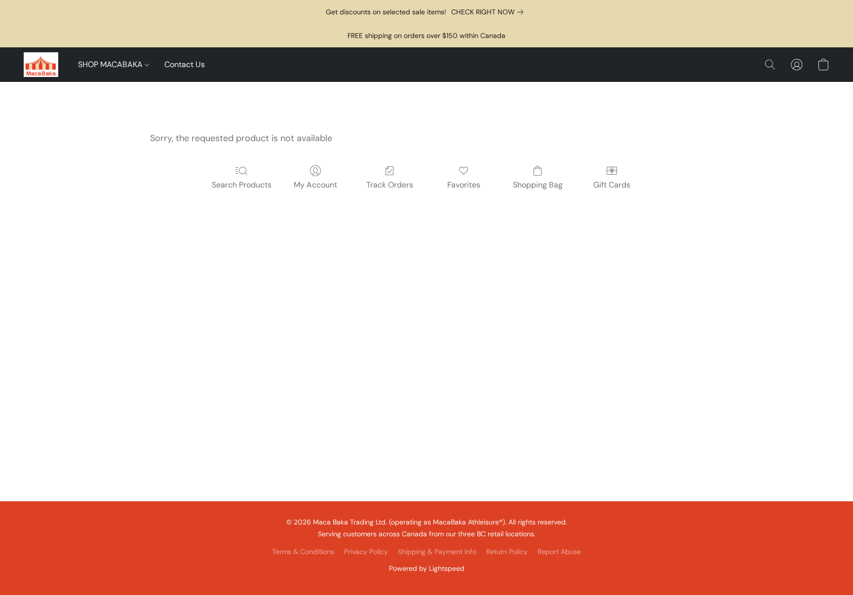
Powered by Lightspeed (427, 568)
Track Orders (389, 185)
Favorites (463, 185)
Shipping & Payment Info (437, 551)
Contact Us (184, 64)
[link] (489, 12)
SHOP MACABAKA (111, 64)
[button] (41, 64)
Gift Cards (611, 185)
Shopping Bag (538, 185)
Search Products (241, 185)
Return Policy (507, 551)
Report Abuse (559, 551)
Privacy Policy (366, 551)
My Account (315, 185)
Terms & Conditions (303, 551)
